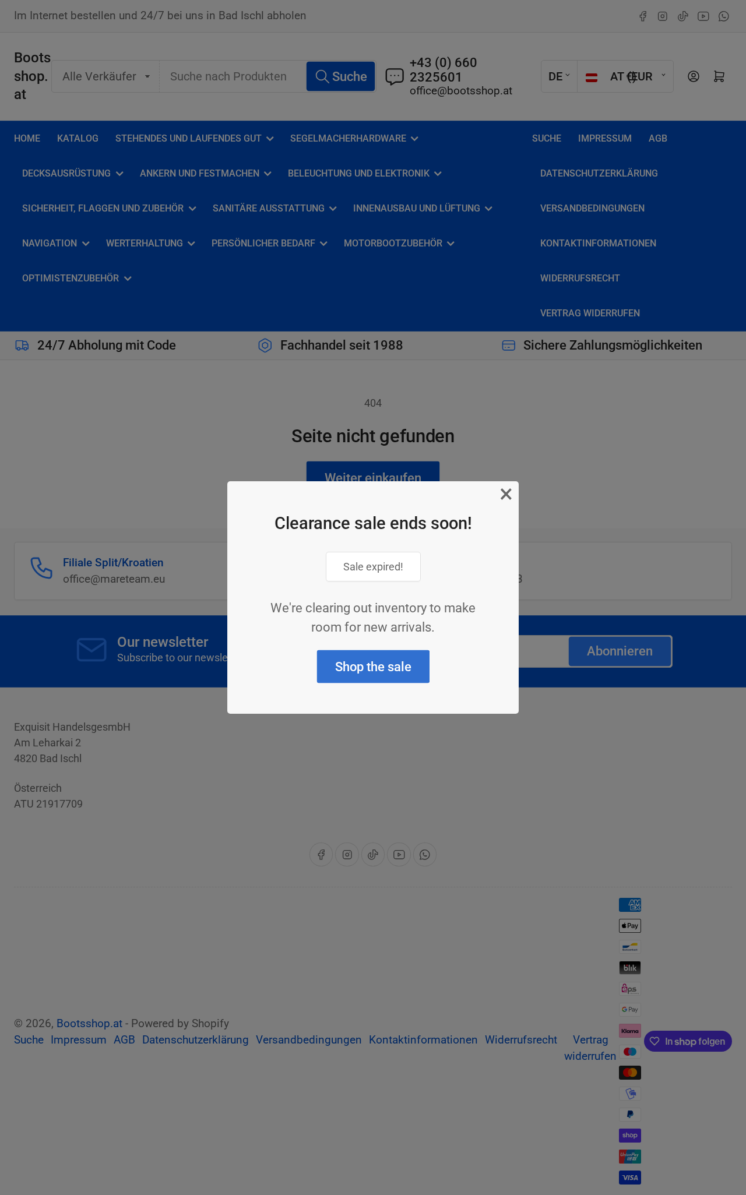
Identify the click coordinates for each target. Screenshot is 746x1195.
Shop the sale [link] (373, 667)
